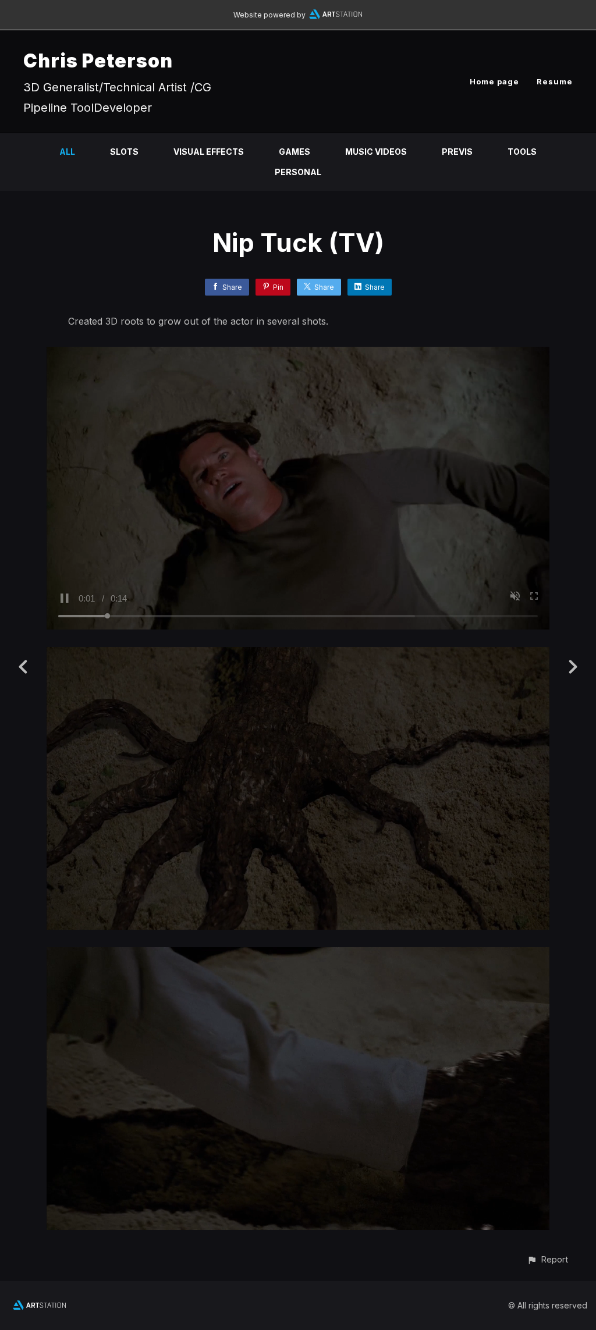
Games (294, 152)
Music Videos (376, 152)
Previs (457, 152)
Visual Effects (208, 152)
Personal (298, 172)
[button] (547, 1259)
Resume (555, 81)
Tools (522, 152)
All (67, 152)
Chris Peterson (98, 60)
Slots (124, 152)
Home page (494, 81)
